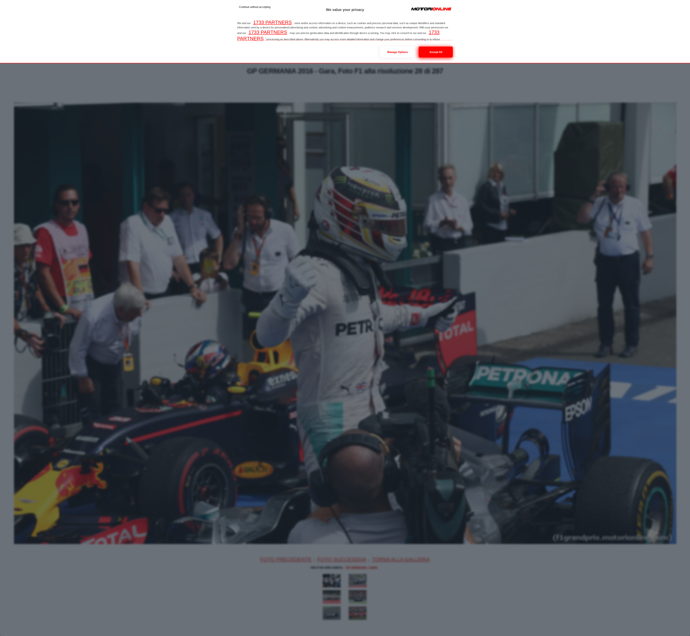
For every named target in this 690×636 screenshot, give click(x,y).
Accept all (435, 52)
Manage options (397, 52)
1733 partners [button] (272, 22)
